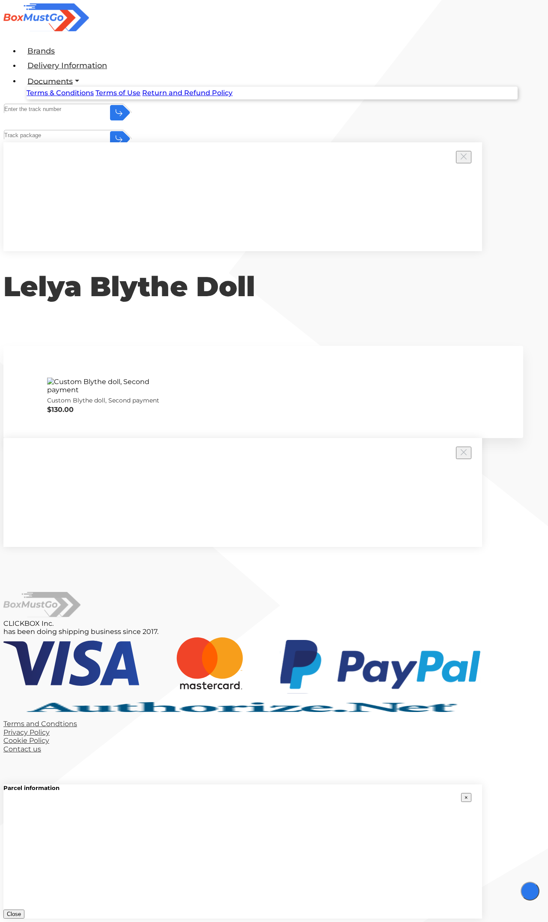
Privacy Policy (26, 732)
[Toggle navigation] (530, 891)
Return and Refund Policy (187, 93)
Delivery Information (67, 65)
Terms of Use (117, 93)
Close (14, 914)
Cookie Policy (26, 740)
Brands (41, 51)
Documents (50, 81)
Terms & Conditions (60, 93)
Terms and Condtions (40, 724)
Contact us (22, 749)
